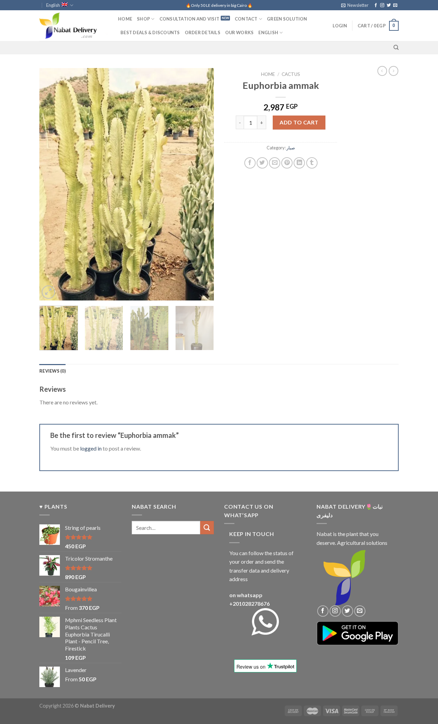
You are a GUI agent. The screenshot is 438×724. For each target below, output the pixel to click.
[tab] (52, 371)
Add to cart (299, 122)
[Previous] (51, 184)
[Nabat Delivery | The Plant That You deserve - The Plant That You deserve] (73, 26)
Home (125, 19)
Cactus (291, 74)
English (53, 5)
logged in (91, 448)
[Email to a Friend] (274, 163)
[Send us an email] (395, 5)
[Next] (202, 184)
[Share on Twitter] (262, 163)
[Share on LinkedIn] (299, 163)
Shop (143, 19)
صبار (290, 147)
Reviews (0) (52, 371)
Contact (246, 19)
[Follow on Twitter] (389, 5)
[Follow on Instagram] (382, 5)
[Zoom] (48, 292)
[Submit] (207, 527)
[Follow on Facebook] (376, 5)
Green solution (287, 19)
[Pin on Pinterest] (287, 163)
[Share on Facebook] (250, 163)
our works (239, 32)
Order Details (202, 32)
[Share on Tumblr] (312, 163)
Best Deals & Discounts (150, 32)
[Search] (396, 47)
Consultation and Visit (189, 19)
